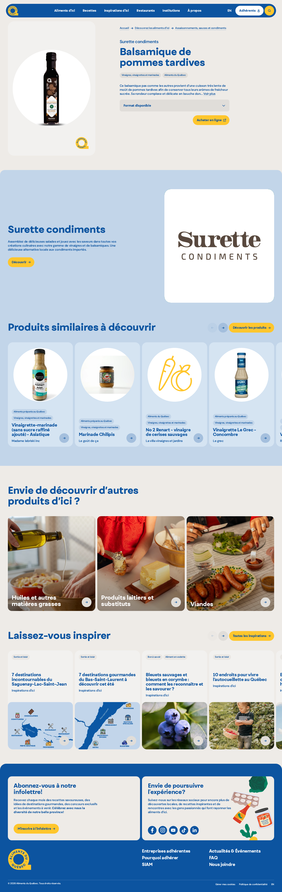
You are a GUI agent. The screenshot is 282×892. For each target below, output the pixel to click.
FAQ (213, 857)
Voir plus (209, 94)
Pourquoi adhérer (160, 857)
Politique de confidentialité (253, 884)
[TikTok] (184, 830)
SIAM (147, 864)
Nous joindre (222, 864)
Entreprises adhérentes (166, 851)
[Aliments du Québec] (13, 11)
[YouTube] (173, 830)
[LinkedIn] (194, 830)
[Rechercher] (269, 11)
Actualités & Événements (235, 851)
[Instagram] (162, 830)
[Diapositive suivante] (223, 328)
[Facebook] (152, 830)
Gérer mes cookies (225, 884)
